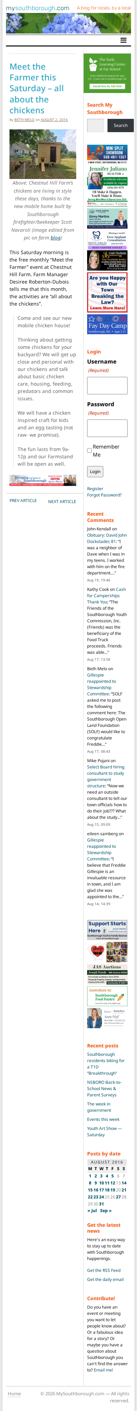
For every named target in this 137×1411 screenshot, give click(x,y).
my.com (38, 8)
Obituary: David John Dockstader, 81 (107, 538)
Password (100, 408)
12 (112, 1183)
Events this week (103, 1119)
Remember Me (106, 450)
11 (107, 1183)
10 (101, 1183)
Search (121, 125)
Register (95, 489)
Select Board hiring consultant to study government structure (105, 776)
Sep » (106, 1210)
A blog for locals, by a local (104, 7)
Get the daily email (105, 1279)
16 (95, 1190)
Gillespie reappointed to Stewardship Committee (101, 684)
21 (124, 1190)
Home (14, 1393)
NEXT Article (62, 501)
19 (112, 1190)
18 (107, 1190)
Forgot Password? (104, 495)
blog (55, 237)
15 (90, 1190)
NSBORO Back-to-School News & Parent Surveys (104, 1088)
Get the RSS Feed (103, 1270)
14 (124, 1183)
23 (95, 1197)
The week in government (99, 1107)
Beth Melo (24, 119)
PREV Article (23, 500)
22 (90, 1197)
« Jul (92, 1210)
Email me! (103, 1370)
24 (101, 1197)
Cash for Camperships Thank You (106, 595)
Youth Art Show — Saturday (104, 1131)
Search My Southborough (105, 108)
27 (118, 1197)
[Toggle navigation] (123, 40)
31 (101, 1204)
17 (101, 1190)
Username (102, 365)
